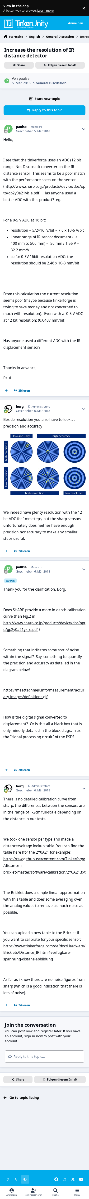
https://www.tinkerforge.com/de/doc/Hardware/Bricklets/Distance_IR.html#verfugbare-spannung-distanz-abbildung (44, 953)
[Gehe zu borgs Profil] (8, 408)
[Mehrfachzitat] (6, 390)
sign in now (33, 1036)
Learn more (9, 8)
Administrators (40, 406)
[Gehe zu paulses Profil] (6, 80)
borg (20, 406)
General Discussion (51, 83)
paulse (24, 78)
